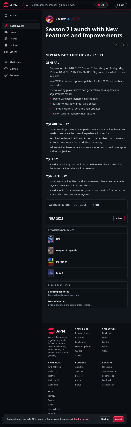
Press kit (79, 375)
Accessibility (108, 384)
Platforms (79, 337)
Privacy (51, 395)
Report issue (108, 375)
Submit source (109, 371)
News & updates (83, 346)
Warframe (53, 384)
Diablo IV (52, 371)
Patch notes (80, 342)
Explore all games (83, 333)
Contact (79, 380)
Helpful (82, 205)
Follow (119, 218)
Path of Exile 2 (54, 366)
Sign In (120, 4)
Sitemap (52, 413)
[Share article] (116, 45)
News (104, 337)
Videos (78, 355)
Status (78, 384)
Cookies (52, 404)
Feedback (106, 380)
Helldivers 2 (53, 380)
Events (105, 346)
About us (79, 366)
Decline (105, 419)
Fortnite (51, 375)
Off (97, 205)
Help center (107, 366)
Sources (79, 371)
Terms (51, 400)
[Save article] (124, 45)
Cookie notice (81, 419)
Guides (78, 350)
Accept (118, 419)
